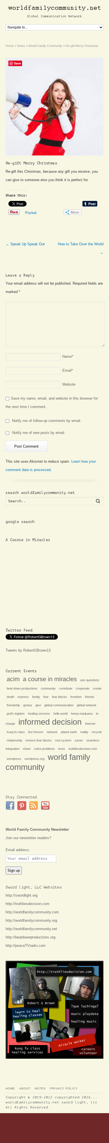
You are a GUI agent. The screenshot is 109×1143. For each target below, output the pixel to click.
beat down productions (22, 688)
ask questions (89, 680)
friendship (13, 705)
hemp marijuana (82, 713)
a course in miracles (50, 679)
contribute (65, 688)
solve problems (44, 748)
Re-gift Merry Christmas (31, 163)
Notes (40, 1088)
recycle (97, 732)
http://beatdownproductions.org (30, 937)
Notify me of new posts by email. (38, 433)
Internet (90, 723)
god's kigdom (16, 713)
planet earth (69, 732)
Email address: (18, 850)
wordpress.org (34, 758)
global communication (59, 705)
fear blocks (59, 696)
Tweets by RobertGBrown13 (28, 650)
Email (67, 370)
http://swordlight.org (21, 895)
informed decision (50, 721)
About (24, 1088)
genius (27, 705)
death (10, 696)
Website (68, 384)
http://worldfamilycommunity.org (31, 920)
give (38, 705)
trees (61, 748)
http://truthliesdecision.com (27, 904)
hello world (60, 713)
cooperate (82, 688)
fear (46, 696)
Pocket (31, 213)
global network (86, 705)
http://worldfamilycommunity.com (32, 912)
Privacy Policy (64, 1088)
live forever (35, 732)
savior (79, 740)
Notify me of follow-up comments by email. (46, 421)
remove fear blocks (38, 740)
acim (13, 679)
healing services (39, 713)
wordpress (14, 758)
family (36, 696)
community (48, 688)
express (23, 696)
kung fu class (16, 732)
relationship (14, 740)
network (52, 732)
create (97, 688)
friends (89, 696)
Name (67, 356)
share (27, 748)
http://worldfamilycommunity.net (31, 929)
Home (10, 1088)
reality (84, 732)
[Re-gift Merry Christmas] (55, 107)
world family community (48, 762)
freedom (76, 696)
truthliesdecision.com (82, 748)
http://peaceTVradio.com (26, 945)
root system (63, 740)
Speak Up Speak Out (25, 244)
